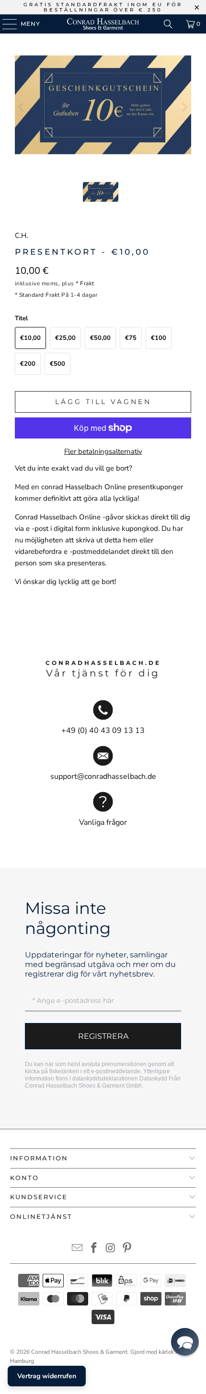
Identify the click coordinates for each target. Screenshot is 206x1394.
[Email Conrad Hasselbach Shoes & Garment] (77, 1249)
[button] (185, 1342)
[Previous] (22, 107)
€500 (57, 364)
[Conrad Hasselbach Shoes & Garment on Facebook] (94, 1249)
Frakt (87, 283)
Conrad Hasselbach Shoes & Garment (79, 1352)
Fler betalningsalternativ (103, 451)
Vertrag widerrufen (46, 1376)
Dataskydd (153, 1078)
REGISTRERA (103, 1036)
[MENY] (5, 24)
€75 (131, 338)
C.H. (21, 235)
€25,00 (65, 338)
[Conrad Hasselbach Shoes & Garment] (103, 24)
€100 (158, 338)
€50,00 (100, 338)
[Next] (184, 107)
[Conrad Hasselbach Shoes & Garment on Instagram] (111, 1249)
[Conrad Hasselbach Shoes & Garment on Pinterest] (127, 1249)
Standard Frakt (39, 295)
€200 (27, 364)
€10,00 (30, 338)
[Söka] (168, 24)
